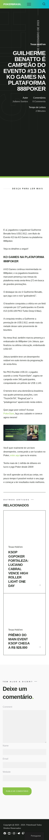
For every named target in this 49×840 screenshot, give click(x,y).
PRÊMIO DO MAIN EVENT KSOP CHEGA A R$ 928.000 (18, 641)
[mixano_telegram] (19, 834)
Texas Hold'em (38, 44)
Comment (7, 707)
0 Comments (39, 101)
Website (7, 772)
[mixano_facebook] (5, 834)
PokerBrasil (12, 4)
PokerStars (8, 413)
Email (5, 759)
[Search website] (44, 4)
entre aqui (15, 455)
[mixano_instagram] (14, 834)
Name (6, 745)
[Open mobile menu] (29, 4)
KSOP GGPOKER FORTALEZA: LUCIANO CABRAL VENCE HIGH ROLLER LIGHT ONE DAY (18, 569)
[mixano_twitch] (23, 834)
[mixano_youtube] (9, 834)
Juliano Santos (20, 101)
